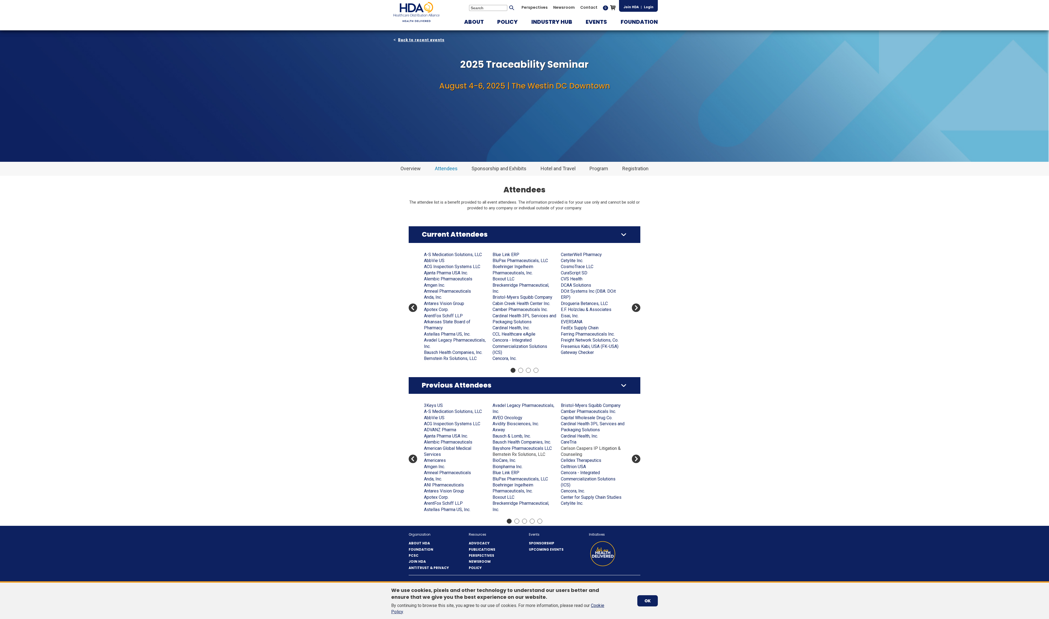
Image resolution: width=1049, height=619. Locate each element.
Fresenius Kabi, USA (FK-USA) (589, 346)
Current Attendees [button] (455, 234)
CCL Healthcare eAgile (514, 334)
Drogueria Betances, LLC (584, 303)
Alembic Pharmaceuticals (448, 278)
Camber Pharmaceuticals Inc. (520, 309)
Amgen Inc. (434, 285)
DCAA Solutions (576, 285)
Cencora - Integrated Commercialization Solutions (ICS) (520, 346)
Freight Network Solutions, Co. (589, 340)
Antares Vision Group (444, 303)
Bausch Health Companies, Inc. (453, 352)
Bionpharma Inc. (508, 466)
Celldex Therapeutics (581, 460)
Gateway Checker (577, 352)
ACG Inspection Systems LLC (452, 266)
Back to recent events (421, 40)
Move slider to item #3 (528, 370)
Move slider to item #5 (539, 521)
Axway (499, 429)
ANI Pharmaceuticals (444, 485)
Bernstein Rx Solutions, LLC (450, 358)
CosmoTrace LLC (577, 266)
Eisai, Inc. (570, 315)
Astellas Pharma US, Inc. (447, 334)
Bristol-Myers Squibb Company (522, 297)
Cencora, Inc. (505, 358)
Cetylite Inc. (572, 260)
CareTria (568, 442)
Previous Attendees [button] (456, 385)
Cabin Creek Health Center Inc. (521, 303)
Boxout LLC (503, 278)
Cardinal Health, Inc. (511, 327)
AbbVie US (434, 260)
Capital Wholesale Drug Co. (586, 417)
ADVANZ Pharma (440, 429)
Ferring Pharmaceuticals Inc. (588, 334)
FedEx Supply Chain (580, 327)
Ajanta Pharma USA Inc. (446, 272)
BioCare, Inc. (504, 460)
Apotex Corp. (436, 309)
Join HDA (631, 7)
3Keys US (433, 405)
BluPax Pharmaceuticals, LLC (520, 260)
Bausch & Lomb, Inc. (512, 436)
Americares (435, 460)
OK (647, 601)
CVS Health (571, 278)
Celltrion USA (573, 466)
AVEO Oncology (507, 417)
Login (648, 7)
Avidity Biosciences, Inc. (516, 423)
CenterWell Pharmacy (581, 254)
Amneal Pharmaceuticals (447, 291)
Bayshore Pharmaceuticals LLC (522, 448)
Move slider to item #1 (513, 370)
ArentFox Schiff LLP (443, 315)
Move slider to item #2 (520, 370)
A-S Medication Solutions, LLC (453, 254)
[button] (474, 22)
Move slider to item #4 (536, 370)
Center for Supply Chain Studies (591, 497)
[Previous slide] (413, 308)
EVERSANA (571, 321)
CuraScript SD (574, 272)
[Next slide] (636, 308)
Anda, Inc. (433, 297)
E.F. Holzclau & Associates (586, 309)
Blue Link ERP (506, 254)
